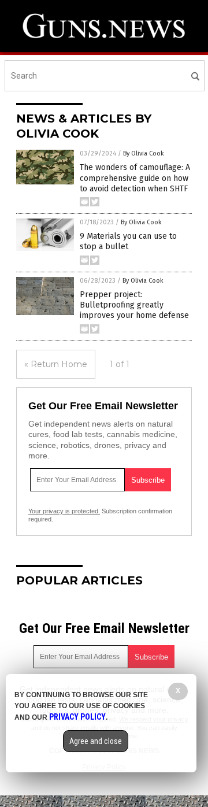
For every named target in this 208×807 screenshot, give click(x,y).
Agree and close (95, 741)
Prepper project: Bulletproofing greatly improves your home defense (134, 305)
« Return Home (55, 364)
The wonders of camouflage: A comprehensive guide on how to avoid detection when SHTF (135, 177)
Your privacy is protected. (64, 511)
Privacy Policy (77, 716)
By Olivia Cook (143, 153)
